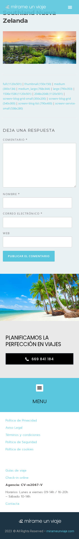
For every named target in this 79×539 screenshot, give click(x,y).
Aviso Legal (13, 427)
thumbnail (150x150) (37, 84)
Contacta (12, 503)
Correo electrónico (22, 213)
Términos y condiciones (22, 435)
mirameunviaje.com (60, 531)
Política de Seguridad (21, 442)
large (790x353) (62, 89)
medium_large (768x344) (34, 89)
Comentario (15, 140)
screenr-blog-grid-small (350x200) (24, 99)
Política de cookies (19, 449)
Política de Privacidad (21, 420)
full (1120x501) (12, 84)
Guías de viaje (16, 470)
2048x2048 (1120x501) (48, 94)
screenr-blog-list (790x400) (35, 103)
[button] (70, 7)
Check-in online (17, 477)
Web (6, 233)
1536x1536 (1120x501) (17, 94)
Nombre (11, 194)
